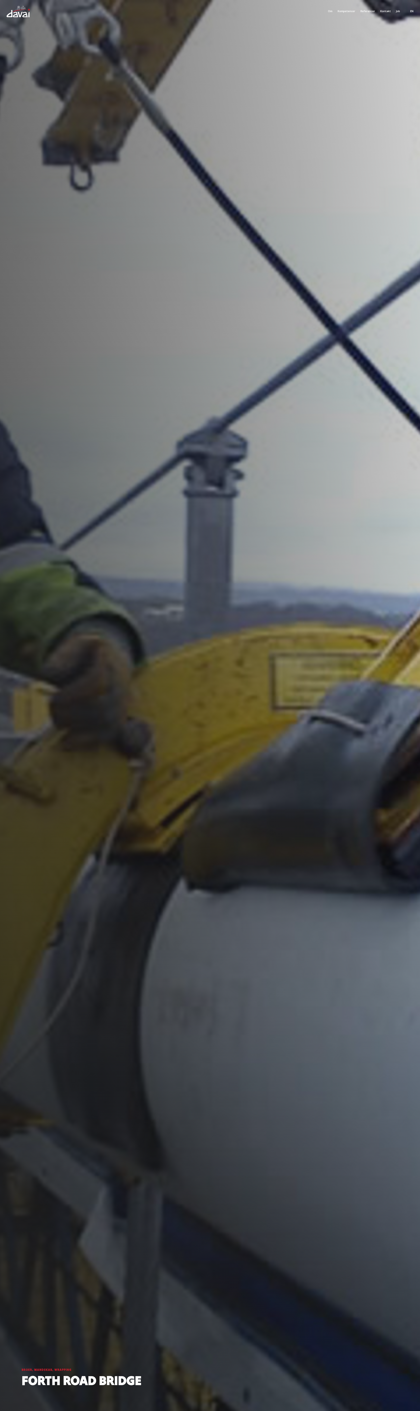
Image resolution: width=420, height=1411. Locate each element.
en (411, 11)
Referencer (367, 11)
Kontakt (385, 11)
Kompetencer (346, 11)
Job (398, 11)
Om (330, 11)
